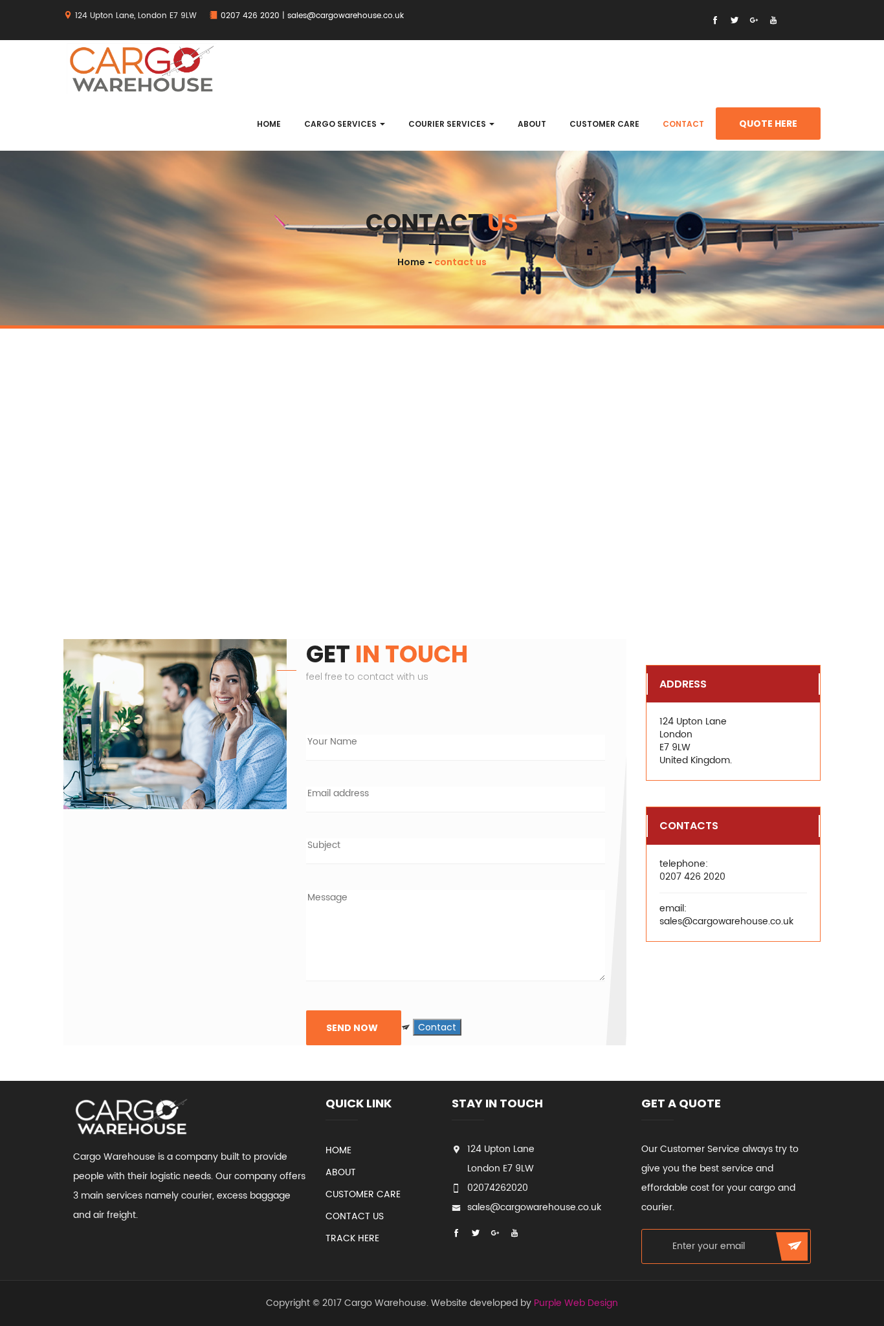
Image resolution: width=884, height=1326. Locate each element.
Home (411, 261)
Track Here (352, 1238)
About (341, 1172)
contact (683, 123)
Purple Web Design (576, 1303)
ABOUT (532, 123)
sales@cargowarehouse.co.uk (345, 16)
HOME (269, 123)
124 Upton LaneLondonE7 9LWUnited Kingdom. (695, 741)
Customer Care (604, 123)
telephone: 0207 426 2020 (692, 871)
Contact (437, 1027)
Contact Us (355, 1216)
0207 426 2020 (250, 16)
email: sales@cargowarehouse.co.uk (726, 914)
